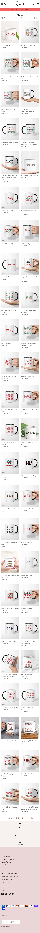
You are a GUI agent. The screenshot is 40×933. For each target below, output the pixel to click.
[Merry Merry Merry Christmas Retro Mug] (10, 463)
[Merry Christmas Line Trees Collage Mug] (10, 297)
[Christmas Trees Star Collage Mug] (10, 396)
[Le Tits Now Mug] (30, 231)
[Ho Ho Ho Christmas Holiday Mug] (10, 63)
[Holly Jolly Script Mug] (10, 32)
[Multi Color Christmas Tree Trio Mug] (10, 496)
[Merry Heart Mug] (10, 330)
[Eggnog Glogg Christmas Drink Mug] (30, 728)
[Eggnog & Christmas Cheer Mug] (30, 595)
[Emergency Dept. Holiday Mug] (10, 129)
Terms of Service (6, 862)
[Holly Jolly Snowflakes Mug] (30, 32)
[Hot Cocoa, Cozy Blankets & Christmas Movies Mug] (10, 661)
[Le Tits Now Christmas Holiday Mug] (30, 63)
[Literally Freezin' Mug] (30, 562)
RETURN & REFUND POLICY (9, 873)
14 (27, 818)
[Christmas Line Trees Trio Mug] (30, 496)
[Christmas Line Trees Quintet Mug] (30, 429)
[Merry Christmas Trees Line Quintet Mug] (30, 297)
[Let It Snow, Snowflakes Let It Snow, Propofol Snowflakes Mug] (10, 162)
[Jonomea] (20, 4)
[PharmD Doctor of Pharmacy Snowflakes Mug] (10, 231)
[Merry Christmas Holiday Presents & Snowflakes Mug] (30, 96)
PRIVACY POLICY (6, 879)
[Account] (34, 4)
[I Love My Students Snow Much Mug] (10, 728)
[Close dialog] (36, 897)
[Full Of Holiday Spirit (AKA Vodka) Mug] (30, 661)
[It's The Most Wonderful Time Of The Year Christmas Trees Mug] (30, 794)
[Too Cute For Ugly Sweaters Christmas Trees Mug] (30, 330)
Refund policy (5, 865)
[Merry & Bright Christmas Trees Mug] (30, 396)
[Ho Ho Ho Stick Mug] (30, 529)
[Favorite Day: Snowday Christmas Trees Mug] (30, 694)
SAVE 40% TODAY (20, 922)
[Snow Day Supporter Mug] (10, 628)
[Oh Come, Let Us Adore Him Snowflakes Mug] (30, 628)
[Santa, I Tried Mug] (10, 264)
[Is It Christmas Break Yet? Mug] (10, 694)
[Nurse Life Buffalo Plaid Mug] (30, 761)
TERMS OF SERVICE (7, 882)
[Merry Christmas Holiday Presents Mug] (10, 96)
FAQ (2, 853)
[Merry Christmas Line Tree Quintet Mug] (10, 363)
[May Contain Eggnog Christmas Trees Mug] (10, 761)
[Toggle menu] (2, 4)
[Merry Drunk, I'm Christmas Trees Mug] (30, 198)
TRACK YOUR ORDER (7, 859)
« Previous (8, 818)
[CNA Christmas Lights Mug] (30, 463)
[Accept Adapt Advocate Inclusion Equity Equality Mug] (30, 129)
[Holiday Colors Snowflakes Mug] (30, 162)
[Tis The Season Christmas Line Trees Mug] (10, 429)
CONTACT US (5, 856)
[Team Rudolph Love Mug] (30, 363)
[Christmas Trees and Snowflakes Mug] (10, 562)
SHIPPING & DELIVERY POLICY (10, 876)
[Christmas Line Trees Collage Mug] (10, 529)
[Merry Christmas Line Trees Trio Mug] (30, 264)
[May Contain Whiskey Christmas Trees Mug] (10, 595)
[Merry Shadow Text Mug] (10, 198)
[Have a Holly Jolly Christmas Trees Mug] (10, 794)
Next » (33, 818)
